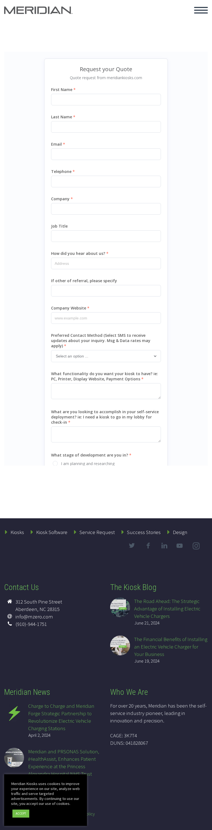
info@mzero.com (34, 616)
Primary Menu (201, 10)
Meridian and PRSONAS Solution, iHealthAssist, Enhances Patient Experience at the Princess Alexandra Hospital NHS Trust (63, 762)
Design (180, 532)
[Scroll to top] (204, 823)
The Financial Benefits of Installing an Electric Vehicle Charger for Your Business (170, 646)
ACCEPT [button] (21, 813)
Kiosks (17, 532)
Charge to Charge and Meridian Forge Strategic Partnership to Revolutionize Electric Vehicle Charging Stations (61, 717)
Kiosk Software (51, 532)
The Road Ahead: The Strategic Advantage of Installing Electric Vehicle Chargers (167, 608)
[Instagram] (197, 547)
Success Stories (144, 532)
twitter (132, 546)
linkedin (164, 546)
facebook (148, 546)
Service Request (97, 532)
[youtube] (180, 550)
